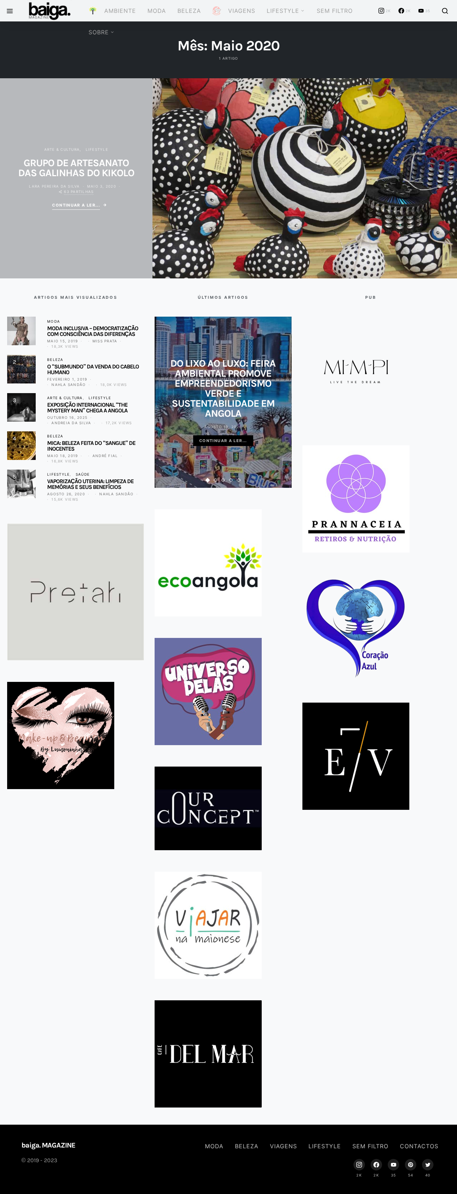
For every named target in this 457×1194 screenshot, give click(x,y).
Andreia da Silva (71, 423)
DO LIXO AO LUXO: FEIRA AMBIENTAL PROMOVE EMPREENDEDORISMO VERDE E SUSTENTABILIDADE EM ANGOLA (223, 388)
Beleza (189, 10)
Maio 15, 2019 (62, 341)
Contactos (419, 1146)
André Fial (105, 456)
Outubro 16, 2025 (67, 417)
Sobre (99, 32)
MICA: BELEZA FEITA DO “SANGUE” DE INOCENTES (91, 446)
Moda (156, 10)
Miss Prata (104, 341)
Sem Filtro (335, 10)
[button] (208, 480)
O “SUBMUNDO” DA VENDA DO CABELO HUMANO (93, 369)
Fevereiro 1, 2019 (67, 379)
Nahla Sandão (68, 384)
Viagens (283, 1146)
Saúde (83, 474)
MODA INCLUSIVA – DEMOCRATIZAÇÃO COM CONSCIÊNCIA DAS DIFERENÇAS (92, 331)
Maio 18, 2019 (62, 456)
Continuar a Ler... (76, 205)
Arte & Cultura (62, 149)
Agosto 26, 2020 (66, 494)
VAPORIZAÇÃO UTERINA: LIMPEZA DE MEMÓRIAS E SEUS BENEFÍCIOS (90, 484)
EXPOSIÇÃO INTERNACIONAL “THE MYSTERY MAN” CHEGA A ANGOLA (87, 407)
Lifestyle (283, 10)
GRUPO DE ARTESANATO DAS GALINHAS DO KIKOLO (76, 168)
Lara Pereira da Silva (54, 186)
